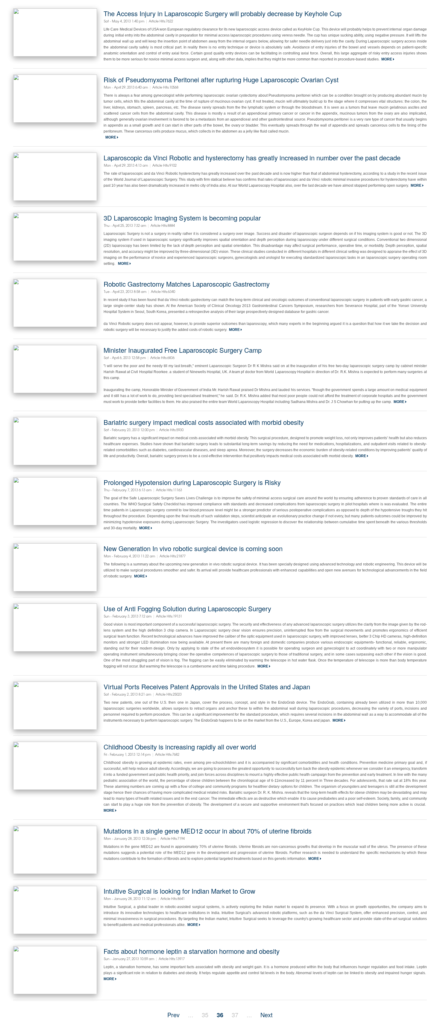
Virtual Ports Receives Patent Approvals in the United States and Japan (207, 686)
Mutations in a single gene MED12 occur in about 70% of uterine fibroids (208, 830)
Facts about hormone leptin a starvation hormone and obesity (192, 951)
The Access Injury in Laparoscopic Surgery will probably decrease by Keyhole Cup (223, 13)
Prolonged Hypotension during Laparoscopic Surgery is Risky (192, 482)
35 (205, 1014)
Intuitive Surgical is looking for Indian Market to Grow (179, 890)
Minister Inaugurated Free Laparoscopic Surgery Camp (183, 350)
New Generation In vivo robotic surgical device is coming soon (193, 548)
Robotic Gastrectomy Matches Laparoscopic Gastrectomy (187, 283)
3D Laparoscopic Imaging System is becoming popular (182, 217)
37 (235, 1014)
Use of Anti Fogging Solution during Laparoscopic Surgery (187, 608)
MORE (387, 59)
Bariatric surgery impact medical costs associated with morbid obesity (204, 422)
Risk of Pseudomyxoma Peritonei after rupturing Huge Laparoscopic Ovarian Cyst (221, 79)
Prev (173, 1014)
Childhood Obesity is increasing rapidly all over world (180, 746)
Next (266, 1014)
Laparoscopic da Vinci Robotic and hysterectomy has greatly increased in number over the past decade (252, 157)
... (190, 1014)
